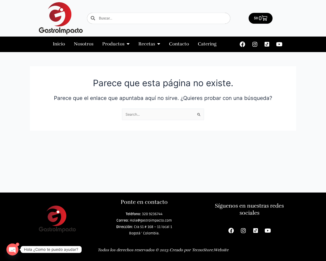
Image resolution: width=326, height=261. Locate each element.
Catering (207, 44)
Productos (113, 44)
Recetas (146, 44)
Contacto (179, 44)
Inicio (59, 44)
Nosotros (83, 44)
